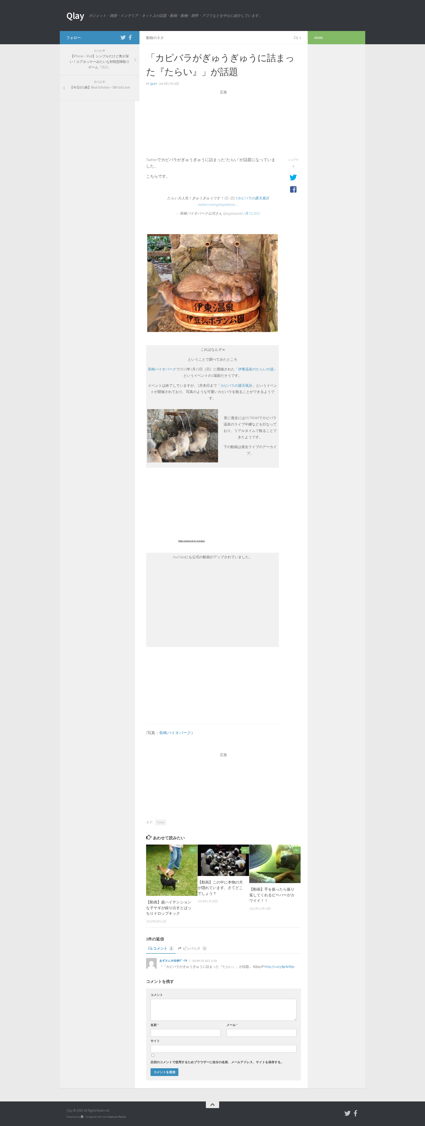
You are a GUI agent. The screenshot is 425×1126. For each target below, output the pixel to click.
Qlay (75, 15)
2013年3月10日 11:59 (204, 961)
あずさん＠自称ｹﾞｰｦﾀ (173, 960)
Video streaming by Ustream (191, 540)
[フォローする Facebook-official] (130, 37)
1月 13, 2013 (251, 213)
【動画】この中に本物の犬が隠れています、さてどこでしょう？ (220, 888)
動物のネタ (155, 37)
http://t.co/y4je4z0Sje (279, 966)
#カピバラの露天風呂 (252, 198)
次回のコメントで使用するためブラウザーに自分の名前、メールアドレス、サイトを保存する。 (217, 1062)
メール (232, 1025)
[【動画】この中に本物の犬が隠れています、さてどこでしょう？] (223, 860)
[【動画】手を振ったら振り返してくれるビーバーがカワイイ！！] (275, 864)
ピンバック (194, 948)
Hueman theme (116, 1117)
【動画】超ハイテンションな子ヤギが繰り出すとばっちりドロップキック (168, 908)
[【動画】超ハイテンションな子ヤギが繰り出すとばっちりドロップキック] (171, 870)
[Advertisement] (223, 126)
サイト (155, 1041)
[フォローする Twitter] (123, 37)
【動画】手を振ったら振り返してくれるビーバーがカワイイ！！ (271, 895)
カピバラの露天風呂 (236, 385)
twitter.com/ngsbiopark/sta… (218, 204)
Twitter (160, 822)
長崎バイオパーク (162, 369)
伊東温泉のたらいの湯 (256, 369)
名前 (155, 1025)
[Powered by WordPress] (82, 1116)
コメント (162, 948)
